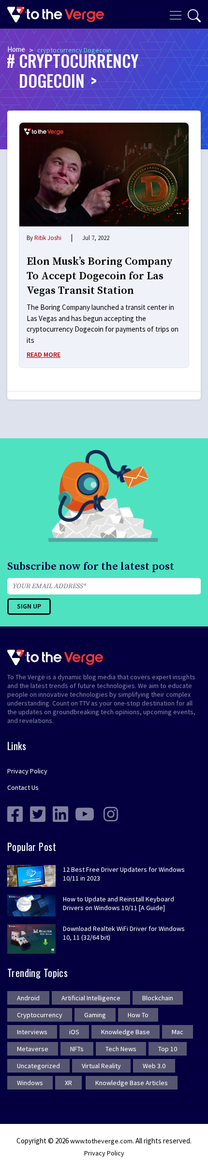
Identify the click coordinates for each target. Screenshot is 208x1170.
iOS (74, 1031)
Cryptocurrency (39, 1014)
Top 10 (167, 1048)
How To (138, 1014)
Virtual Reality (101, 1065)
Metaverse (32, 1048)
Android (28, 998)
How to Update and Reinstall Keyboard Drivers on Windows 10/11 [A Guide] (118, 903)
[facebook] (15, 813)
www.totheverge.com (101, 1141)
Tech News (120, 1048)
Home (16, 49)
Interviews (32, 1031)
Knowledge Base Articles (131, 1082)
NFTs (77, 1048)
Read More (43, 354)
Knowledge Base (125, 1031)
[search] (194, 15)
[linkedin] (60, 813)
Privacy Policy (27, 771)
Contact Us (23, 787)
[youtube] (84, 813)
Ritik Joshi (47, 238)
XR (68, 1082)
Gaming (95, 1014)
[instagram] (110, 813)
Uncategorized (38, 1065)
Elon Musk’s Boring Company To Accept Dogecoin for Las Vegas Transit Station (100, 276)
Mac (177, 1031)
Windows (30, 1082)
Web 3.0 (154, 1065)
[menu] (175, 14)
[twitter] (37, 813)
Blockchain (157, 998)
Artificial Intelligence (90, 998)
